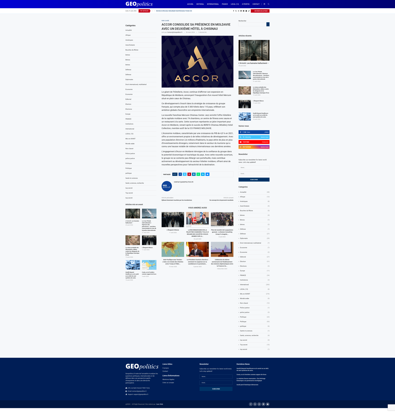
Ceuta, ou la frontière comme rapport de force (149, 273)
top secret (255, 340)
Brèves (255, 220)
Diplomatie (255, 238)
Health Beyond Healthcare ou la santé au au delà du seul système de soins (260, 115)
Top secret (255, 345)
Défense (255, 229)
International (255, 285)
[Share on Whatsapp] (198, 174)
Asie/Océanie (255, 206)
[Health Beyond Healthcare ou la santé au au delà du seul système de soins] (245, 116)
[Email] (246, 11)
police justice (255, 312)
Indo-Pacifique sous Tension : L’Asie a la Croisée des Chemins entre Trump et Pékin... (173, 262)
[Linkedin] (241, 11)
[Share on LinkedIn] (194, 174)
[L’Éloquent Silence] (173, 219)
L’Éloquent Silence (173, 230)
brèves (255, 215)
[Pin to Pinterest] (189, 174)
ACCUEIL (190, 4)
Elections (255, 266)
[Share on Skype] (203, 174)
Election (255, 261)
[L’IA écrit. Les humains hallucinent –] (254, 50)
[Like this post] (175, 174)
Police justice (255, 308)
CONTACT (256, 4)
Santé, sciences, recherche (255, 335)
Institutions (255, 280)
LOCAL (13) (235, 4)
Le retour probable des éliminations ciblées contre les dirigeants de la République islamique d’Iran (261, 90)
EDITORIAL (200, 4)
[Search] (268, 4)
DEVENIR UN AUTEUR (260, 11)
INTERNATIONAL (213, 4)
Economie (255, 248)
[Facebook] (233, 11)
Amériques (255, 201)
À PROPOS (245, 4)
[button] (152, 11)
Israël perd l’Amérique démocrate (247, 384)
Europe (255, 271)
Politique (255, 317)
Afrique (255, 197)
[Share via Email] (207, 174)
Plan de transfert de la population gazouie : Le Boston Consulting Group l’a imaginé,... (222, 232)
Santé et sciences (255, 331)
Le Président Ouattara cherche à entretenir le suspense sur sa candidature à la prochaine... (197, 262)
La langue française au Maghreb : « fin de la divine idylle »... (172, 11)
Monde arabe (255, 298)
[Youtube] (243, 11)
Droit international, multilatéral (255, 243)
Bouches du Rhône (255, 211)
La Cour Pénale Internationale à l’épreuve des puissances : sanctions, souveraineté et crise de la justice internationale (261, 75)
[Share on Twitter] (185, 174)
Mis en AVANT (255, 294)
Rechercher (242, 21)
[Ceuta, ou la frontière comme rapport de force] (149, 265)
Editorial (255, 257)
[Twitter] (236, 11)
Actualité (255, 192)
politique (255, 326)
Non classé (255, 303)
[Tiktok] (249, 11)
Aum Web (159, 404)
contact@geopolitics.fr (174, 32)
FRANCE (225, 4)
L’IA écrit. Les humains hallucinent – (254, 63)
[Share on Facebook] (180, 174)
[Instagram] (238, 11)
